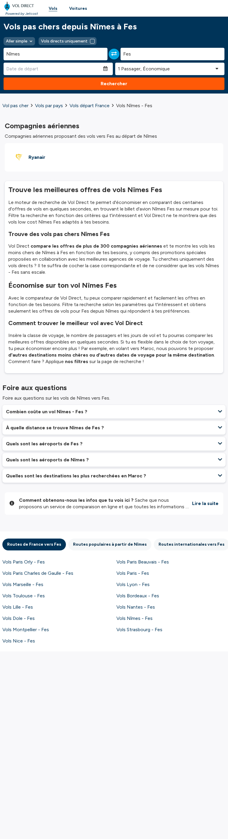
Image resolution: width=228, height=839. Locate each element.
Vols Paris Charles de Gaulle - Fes (37, 573)
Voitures (78, 8)
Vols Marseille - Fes (22, 584)
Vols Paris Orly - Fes (23, 562)
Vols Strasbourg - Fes (139, 629)
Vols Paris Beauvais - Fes (142, 562)
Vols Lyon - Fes (133, 584)
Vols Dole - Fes (18, 618)
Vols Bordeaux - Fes (137, 596)
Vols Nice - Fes (18, 641)
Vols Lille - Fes (17, 607)
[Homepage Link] (20, 6)
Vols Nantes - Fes (135, 607)
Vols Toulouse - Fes (23, 596)
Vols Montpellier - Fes (25, 629)
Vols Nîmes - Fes (134, 618)
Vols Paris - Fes (132, 573)
